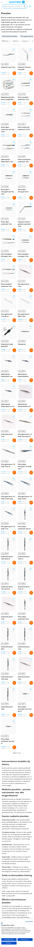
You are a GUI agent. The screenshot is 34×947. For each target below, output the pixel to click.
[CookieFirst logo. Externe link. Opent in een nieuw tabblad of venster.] (2, 923)
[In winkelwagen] (14, 73)
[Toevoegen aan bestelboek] (14, 49)
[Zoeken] (24, 6)
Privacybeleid (29, 921)
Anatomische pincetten (9, 36)
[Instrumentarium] (2, 2)
